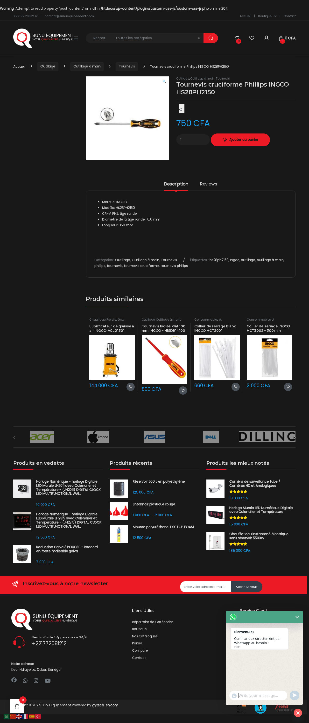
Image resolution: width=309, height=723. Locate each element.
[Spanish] (32, 716)
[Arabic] (7, 716)
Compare (140, 650)
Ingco (234, 260)
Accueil (245, 16)
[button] (164, 82)
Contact (289, 16)
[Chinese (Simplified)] (13, 716)
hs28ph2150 (219, 260)
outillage (248, 260)
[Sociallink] (14, 680)
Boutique (265, 16)
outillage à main (270, 260)
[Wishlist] (251, 38)
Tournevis (127, 66)
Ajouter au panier (243, 139)
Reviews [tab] (208, 184)
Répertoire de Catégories (153, 622)
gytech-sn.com (105, 705)
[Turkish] (38, 716)
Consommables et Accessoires (208, 321)
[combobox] (99, 38)
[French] (25, 716)
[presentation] (295, 437)
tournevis (114, 265)
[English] (19, 716)
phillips (99, 265)
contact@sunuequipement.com (69, 16)
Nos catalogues (145, 636)
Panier (137, 643)
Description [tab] (176, 184)
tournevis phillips (174, 265)
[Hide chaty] (298, 713)
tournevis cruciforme (141, 265)
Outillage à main (87, 66)
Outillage (47, 66)
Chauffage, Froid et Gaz (106, 319)
